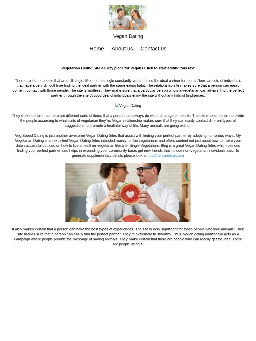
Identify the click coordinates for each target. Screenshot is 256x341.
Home (97, 48)
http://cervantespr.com (166, 155)
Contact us (153, 48)
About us (122, 48)
